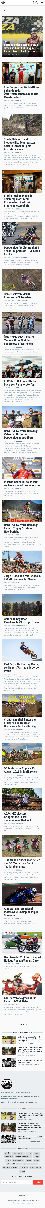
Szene (9, 1160)
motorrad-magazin (31, 1164)
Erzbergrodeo (18, 1160)
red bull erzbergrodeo (23, 1156)
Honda (39, 1167)
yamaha (29, 1160)
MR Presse (19, 100)
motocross (9, 1156)
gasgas (37, 1156)
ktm (15, 1153)
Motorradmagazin (19, 1203)
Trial (32, 1167)
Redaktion (29, 1203)
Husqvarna (20, 729)
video (20, 1164)
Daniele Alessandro (21, 257)
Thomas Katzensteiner (22, 300)
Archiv (8, 1153)
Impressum (27, 1201)
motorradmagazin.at (10, 1167)
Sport (29, 1153)
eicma (37, 1160)
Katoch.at (35, 1201)
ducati (23, 1171)
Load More (23, 1024)
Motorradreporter (35, 1064)
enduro (37, 1153)
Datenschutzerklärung (14, 1201)
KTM (18, 582)
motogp (21, 1153)
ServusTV (11, 1164)
